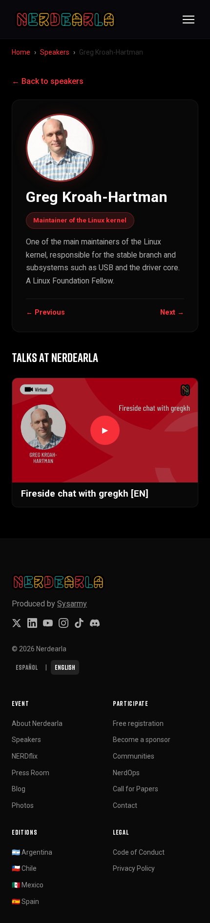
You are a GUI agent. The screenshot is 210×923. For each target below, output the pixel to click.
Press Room (30, 773)
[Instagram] (63, 623)
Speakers (54, 52)
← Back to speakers (48, 81)
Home (21, 52)
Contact (125, 805)
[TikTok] (79, 623)
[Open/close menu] (188, 19)
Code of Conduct (139, 852)
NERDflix (25, 756)
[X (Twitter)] (16, 623)
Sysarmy (72, 603)
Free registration (138, 723)
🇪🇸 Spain (25, 901)
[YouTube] (48, 623)
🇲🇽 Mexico (27, 885)
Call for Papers (135, 789)
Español (27, 667)
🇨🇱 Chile (24, 868)
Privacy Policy (134, 868)
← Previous (45, 312)
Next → (172, 312)
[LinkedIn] (32, 623)
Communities (133, 756)
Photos (23, 805)
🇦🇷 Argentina (32, 852)
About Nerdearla (37, 723)
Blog (18, 789)
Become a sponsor (141, 739)
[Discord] (95, 623)
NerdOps (126, 773)
